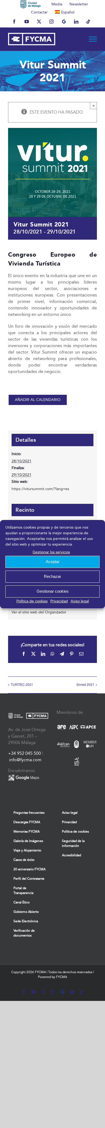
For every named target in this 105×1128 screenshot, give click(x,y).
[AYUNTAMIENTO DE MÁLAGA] (30, 4)
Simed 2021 (85, 684)
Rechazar (52, 576)
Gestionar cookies (53, 591)
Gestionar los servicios (51, 552)
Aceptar (53, 561)
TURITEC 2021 (22, 684)
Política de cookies (32, 601)
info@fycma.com (25, 759)
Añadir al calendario (38, 400)
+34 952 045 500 (24, 753)
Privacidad (59, 601)
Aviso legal (80, 601)
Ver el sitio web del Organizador (39, 612)
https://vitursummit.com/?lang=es (40, 489)
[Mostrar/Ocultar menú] (93, 39)
